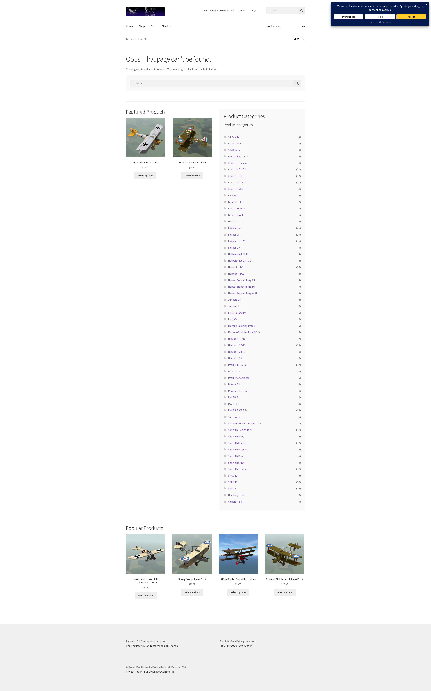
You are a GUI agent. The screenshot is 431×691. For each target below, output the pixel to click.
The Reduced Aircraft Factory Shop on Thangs (152, 645)
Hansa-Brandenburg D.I (241, 286)
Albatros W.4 (235, 189)
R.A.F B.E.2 (234, 397)
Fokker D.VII (235, 228)
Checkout (167, 26)
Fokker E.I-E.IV (236, 241)
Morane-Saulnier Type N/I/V (244, 332)
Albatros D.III (235, 176)
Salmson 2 (234, 417)
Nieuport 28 (235, 358)
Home (129, 26)
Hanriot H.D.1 (236, 267)
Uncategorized (236, 495)
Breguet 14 (234, 202)
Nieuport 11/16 (236, 338)
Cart (153, 26)
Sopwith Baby (236, 436)
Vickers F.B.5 (235, 501)
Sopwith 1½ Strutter (240, 430)
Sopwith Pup (235, 456)
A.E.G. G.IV (233, 137)
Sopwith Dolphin (237, 449)
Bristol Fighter (236, 208)
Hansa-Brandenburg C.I (241, 280)
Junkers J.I (234, 306)
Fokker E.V (234, 247)
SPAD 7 (232, 488)
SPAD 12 (232, 475)
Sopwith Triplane (238, 469)
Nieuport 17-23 (236, 345)
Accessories (234, 143)
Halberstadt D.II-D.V (239, 260)
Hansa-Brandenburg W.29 (242, 293)
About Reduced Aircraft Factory (218, 10)
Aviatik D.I (234, 195)
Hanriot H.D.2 (236, 273)
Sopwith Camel (237, 443)
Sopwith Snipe (236, 462)
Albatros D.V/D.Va (238, 182)
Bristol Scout (235, 215)
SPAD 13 (232, 482)
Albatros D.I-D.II (237, 169)
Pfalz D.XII (234, 371)
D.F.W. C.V (233, 221)
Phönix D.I (234, 384)
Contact (242, 10)
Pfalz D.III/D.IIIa (237, 364)
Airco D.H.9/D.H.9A (238, 156)
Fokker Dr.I (234, 234)
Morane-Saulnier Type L (241, 325)
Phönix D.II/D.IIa (237, 391)
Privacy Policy (134, 671)
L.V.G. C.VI (233, 319)
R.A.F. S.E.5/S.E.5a (237, 410)
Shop (142, 26)
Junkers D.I (234, 299)
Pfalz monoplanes (239, 377)
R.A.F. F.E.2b (234, 404)
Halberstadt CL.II (238, 254)
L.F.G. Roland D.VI (237, 312)
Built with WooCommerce (159, 671)
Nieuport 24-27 (236, 352)
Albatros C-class (237, 163)
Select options (145, 175)
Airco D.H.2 (234, 149)
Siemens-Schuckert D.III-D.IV (244, 423)
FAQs (253, 10)
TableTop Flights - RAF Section (235, 645)
